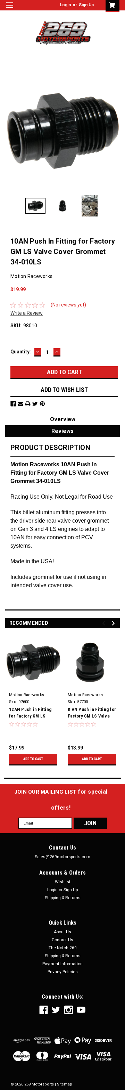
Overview (62, 419)
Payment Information (62, 963)
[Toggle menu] (9, 9)
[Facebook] (13, 404)
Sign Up (86, 4)
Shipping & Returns (63, 897)
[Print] (28, 404)
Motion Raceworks (26, 694)
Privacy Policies (63, 971)
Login (65, 4)
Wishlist (62, 881)
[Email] (20, 404)
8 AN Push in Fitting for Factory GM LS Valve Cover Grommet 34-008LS (92, 713)
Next (114, 130)
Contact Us (62, 939)
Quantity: (20, 351)
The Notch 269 (63, 947)
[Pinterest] (42, 404)
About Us (62, 931)
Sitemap (64, 1084)
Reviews (62, 431)
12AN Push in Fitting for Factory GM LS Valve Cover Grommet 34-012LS (31, 713)
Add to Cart (33, 759)
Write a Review (26, 313)
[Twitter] (35, 404)
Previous (10, 130)
